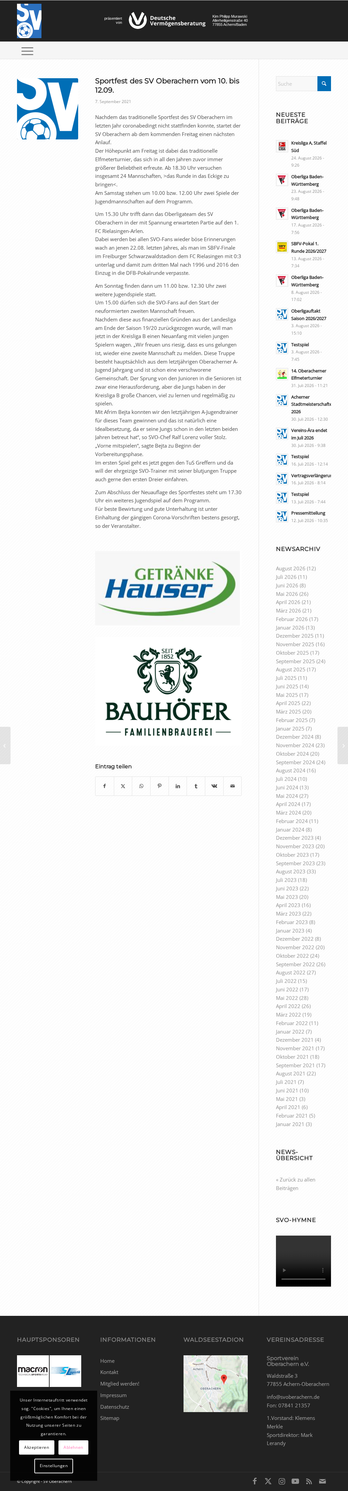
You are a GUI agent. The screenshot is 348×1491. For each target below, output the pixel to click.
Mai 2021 (287, 1098)
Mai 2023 (287, 896)
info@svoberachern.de (293, 1396)
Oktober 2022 (292, 955)
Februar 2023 (292, 922)
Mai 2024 (287, 795)
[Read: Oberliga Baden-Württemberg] (282, 180)
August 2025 (291, 669)
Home (107, 1360)
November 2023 (295, 846)
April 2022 (288, 1006)
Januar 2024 (290, 829)
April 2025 (288, 703)
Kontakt (109, 1372)
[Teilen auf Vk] (214, 786)
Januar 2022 (290, 1031)
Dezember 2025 (295, 635)
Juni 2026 (287, 585)
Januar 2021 (290, 1124)
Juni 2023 (287, 888)
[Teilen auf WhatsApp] (141, 786)
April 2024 (288, 804)
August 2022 (291, 972)
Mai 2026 (287, 593)
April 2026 (288, 602)
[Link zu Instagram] (282, 1481)
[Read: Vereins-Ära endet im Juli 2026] (282, 434)
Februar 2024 (292, 821)
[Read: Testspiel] (282, 348)
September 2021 (295, 1065)
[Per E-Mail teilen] (233, 786)
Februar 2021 (292, 1115)
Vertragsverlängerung (313, 475)
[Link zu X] (268, 1481)
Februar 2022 (292, 1023)
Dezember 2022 (295, 938)
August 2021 (291, 1073)
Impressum (113, 1395)
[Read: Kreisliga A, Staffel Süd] (282, 146)
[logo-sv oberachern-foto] (47, 108)
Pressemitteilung (308, 513)
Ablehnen (73, 1447)
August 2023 (291, 871)
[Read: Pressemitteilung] (282, 516)
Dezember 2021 (295, 1039)
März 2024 (288, 812)
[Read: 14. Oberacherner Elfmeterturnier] (282, 374)
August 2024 (291, 770)
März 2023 (288, 913)
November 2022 (295, 947)
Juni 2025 (287, 686)
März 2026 (288, 610)
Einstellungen (54, 1466)
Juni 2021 (287, 1090)
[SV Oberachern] (29, 20)
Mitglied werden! (119, 1383)
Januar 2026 (290, 627)
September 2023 (295, 863)
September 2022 (295, 964)
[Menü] (27, 50)
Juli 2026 (286, 576)
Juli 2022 (286, 980)
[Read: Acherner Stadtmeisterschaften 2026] (282, 400)
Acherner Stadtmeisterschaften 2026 (313, 404)
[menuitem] (27, 50)
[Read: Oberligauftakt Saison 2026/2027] (282, 314)
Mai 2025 (287, 694)
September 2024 (295, 762)
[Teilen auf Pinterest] (160, 786)
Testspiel (300, 344)
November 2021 (295, 1048)
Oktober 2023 (292, 854)
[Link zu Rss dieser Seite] (309, 1481)
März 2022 (288, 1014)
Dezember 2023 (295, 837)
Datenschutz (114, 1406)
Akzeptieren (36, 1447)
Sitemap (109, 1417)
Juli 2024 (286, 778)
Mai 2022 (287, 997)
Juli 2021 (286, 1081)
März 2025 (288, 711)
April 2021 (288, 1107)
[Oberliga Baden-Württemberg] (5, 745)
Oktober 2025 (292, 652)
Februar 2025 (292, 720)
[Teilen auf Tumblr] (196, 786)
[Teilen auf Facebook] (104, 786)
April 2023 (288, 905)
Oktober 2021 (292, 1056)
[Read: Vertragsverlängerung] (282, 479)
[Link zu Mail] (322, 1481)
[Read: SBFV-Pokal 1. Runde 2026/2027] (282, 247)
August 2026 (291, 568)
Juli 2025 (286, 677)
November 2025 (295, 644)
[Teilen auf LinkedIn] (178, 786)
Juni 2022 (287, 989)
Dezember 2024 (295, 736)
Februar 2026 (292, 619)
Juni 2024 (287, 787)
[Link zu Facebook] (254, 1481)
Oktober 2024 (292, 753)
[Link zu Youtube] (295, 1481)
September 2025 (295, 661)
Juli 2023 (286, 879)
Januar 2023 (290, 930)
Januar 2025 (290, 728)
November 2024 (295, 745)
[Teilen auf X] (123, 786)
